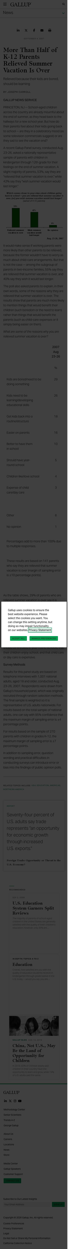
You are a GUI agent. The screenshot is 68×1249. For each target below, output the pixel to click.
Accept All (18, 638)
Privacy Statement (40, 630)
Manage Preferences (44, 638)
